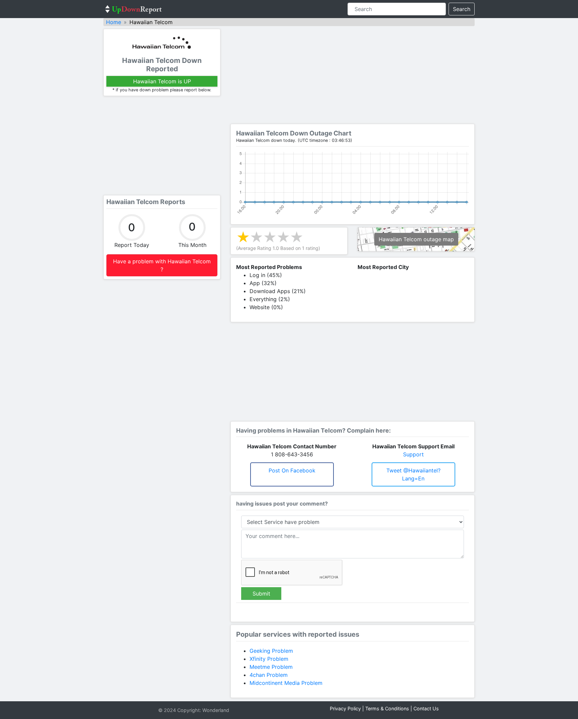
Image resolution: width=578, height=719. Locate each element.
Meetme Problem (271, 666)
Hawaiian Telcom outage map (416, 239)
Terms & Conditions (387, 708)
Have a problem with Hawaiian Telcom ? (162, 265)
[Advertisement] (161, 145)
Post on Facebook (292, 470)
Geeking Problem (271, 650)
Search (461, 9)
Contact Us (426, 708)
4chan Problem (269, 674)
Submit (261, 593)
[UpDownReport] (133, 9)
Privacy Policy (345, 708)
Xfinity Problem (269, 658)
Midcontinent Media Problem (286, 683)
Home (113, 22)
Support (413, 454)
